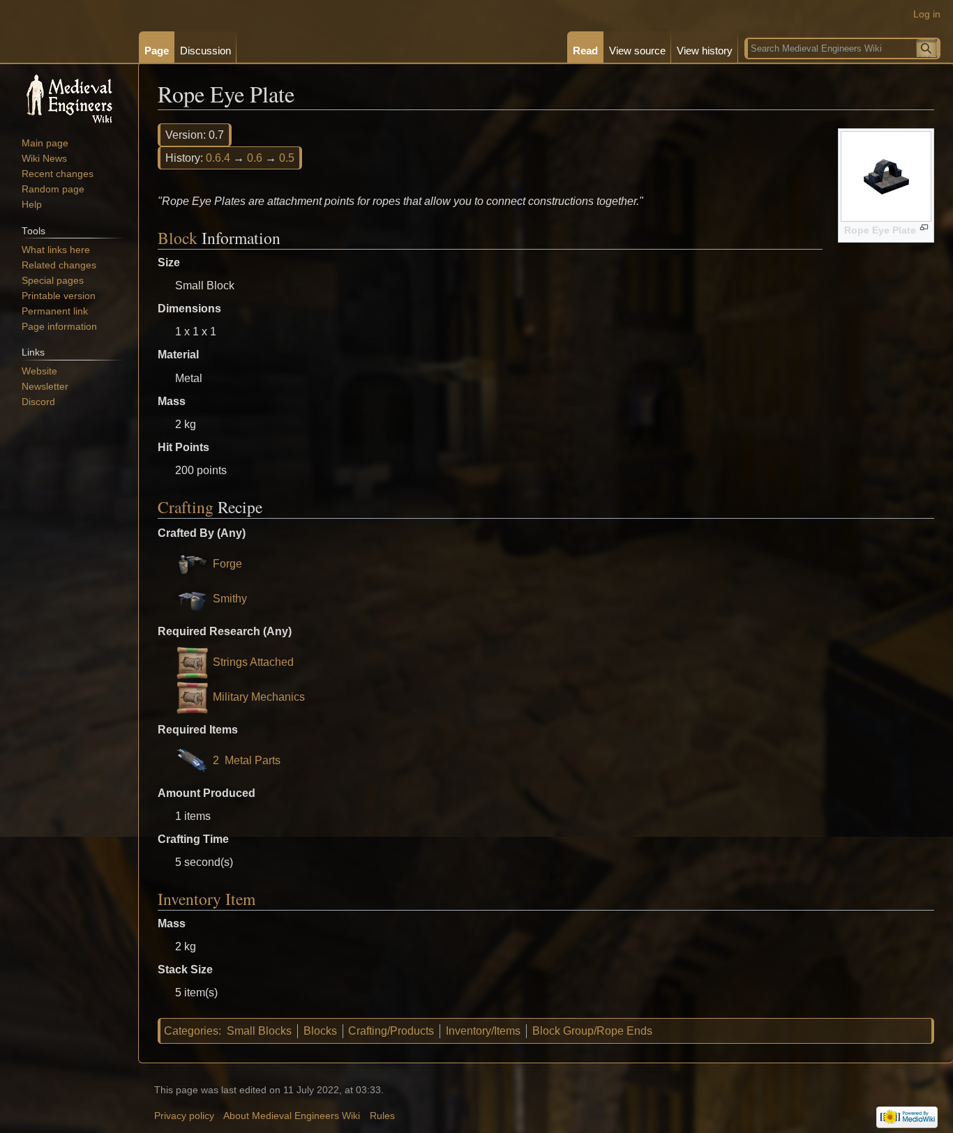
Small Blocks (259, 1031)
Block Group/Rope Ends (592, 1031)
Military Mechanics (259, 697)
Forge (227, 564)
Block (177, 238)
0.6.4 (218, 158)
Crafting (185, 507)
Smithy (230, 598)
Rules (382, 1116)
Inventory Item (206, 899)
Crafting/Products (391, 1031)
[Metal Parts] (192, 760)
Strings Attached (253, 662)
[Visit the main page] (69, 97)
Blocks (320, 1031)
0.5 (286, 158)
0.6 (254, 158)
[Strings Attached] (192, 662)
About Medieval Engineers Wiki (291, 1116)
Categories (191, 1031)
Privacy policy (184, 1116)
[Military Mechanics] (192, 697)
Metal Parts (252, 760)
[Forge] (192, 564)
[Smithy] (192, 598)
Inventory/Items (483, 1031)
